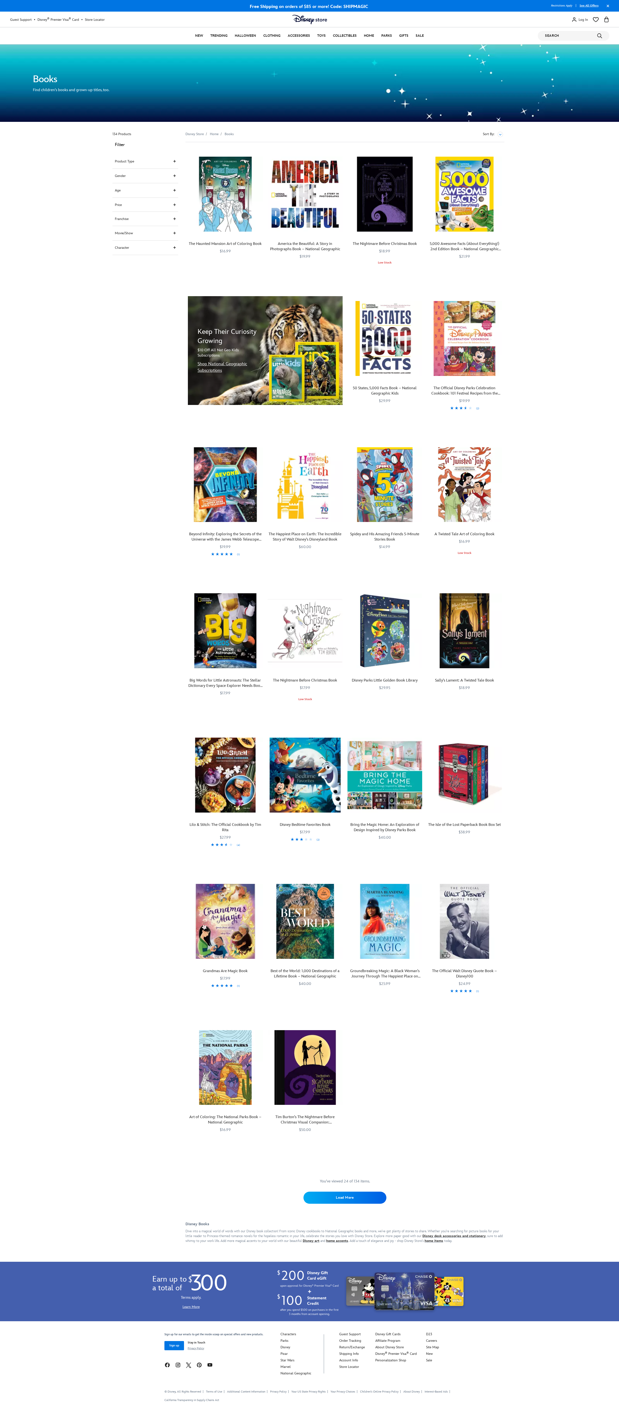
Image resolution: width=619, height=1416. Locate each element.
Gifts (403, 36)
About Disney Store (389, 1347)
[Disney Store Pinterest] (199, 1364)
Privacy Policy (196, 1348)
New (199, 36)
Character (122, 248)
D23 (429, 1334)
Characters (288, 1334)
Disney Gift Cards (388, 1334)
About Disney (411, 1392)
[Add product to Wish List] (260, 152)
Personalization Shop (390, 1360)
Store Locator (95, 20)
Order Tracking (350, 1341)
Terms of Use (214, 1392)
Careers (431, 1341)
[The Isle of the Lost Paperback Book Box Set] (464, 775)
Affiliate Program (387, 1341)
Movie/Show (124, 233)
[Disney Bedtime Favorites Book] (305, 775)
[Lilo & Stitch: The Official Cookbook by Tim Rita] (225, 775)
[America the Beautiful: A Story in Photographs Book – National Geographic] (305, 194)
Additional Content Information (246, 1392)
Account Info (348, 1360)
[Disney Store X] (189, 1364)
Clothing (271, 36)
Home (369, 36)
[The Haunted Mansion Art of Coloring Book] (225, 194)
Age (118, 190)
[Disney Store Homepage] (309, 19)
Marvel (285, 1367)
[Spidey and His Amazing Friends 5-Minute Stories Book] (384, 484)
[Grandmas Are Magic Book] (225, 921)
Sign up (174, 1345)
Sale (420, 36)
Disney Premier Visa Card (58, 19)
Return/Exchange (352, 1347)
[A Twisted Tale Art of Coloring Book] (464, 484)
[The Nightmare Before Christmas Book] (384, 194)
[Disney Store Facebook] (167, 1364)
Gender (120, 176)
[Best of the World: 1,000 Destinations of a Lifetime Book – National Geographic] (305, 921)
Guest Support (21, 20)
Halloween (245, 36)
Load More (345, 1198)
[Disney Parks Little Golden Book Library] (384, 630)
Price (118, 205)
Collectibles (345, 36)
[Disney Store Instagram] (178, 1364)
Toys (321, 36)
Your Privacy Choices (343, 1392)
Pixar (284, 1354)
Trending (219, 36)
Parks (386, 36)
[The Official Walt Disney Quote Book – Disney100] (464, 921)
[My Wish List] (596, 19)
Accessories (299, 36)
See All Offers (589, 5)
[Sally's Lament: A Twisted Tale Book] (464, 630)
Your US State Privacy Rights (308, 1392)
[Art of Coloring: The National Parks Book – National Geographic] (225, 1067)
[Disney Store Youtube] (210, 1364)
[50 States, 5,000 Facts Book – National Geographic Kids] (384, 338)
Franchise (122, 219)
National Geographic (295, 1373)
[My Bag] (606, 19)
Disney (285, 1347)
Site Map (432, 1347)
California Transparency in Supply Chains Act (191, 1400)
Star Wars (287, 1360)
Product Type (124, 161)
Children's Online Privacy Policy (379, 1392)
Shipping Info (349, 1354)
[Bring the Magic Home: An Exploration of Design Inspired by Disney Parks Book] (384, 775)
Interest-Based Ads (436, 1392)
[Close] (606, 8)
